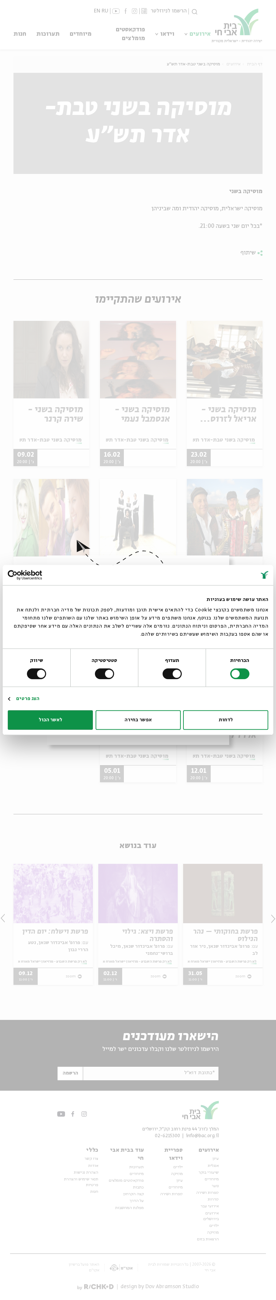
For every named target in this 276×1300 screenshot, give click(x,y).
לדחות (226, 720)
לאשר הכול (50, 720)
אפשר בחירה (138, 720)
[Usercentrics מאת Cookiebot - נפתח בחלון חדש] (37, 575)
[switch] (173, 673)
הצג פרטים (27, 698)
